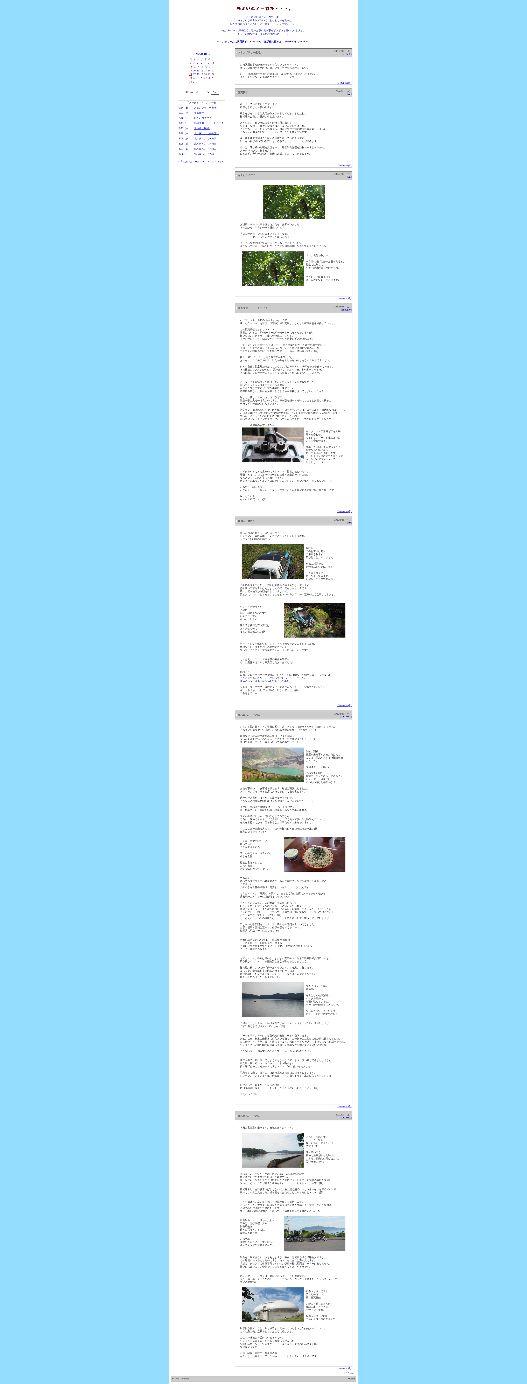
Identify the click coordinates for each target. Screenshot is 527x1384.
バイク (347, 54)
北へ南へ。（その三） (206, 143)
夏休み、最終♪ (202, 128)
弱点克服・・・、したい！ (209, 123)
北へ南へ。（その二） (206, 148)
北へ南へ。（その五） (206, 133)
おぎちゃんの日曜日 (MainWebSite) (241, 41)
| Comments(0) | (344, 82)
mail (302, 41)
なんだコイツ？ (202, 118)
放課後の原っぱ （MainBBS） (280, 41)
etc (349, 94)
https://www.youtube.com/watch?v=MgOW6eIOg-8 (265, 681)
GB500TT (346, 717)
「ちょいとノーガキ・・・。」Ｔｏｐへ (202, 161)
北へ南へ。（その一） (206, 154)
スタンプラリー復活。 (206, 107)
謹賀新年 (199, 112)
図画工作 (346, 310)
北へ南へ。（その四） (206, 138)
